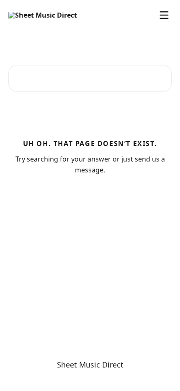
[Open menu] (164, 15)
